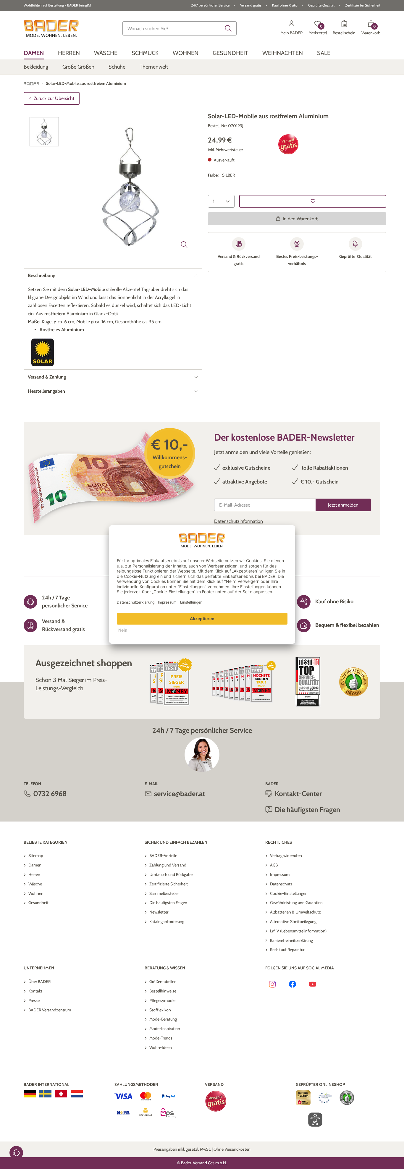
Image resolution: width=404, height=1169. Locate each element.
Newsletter (158, 912)
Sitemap (35, 855)
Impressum (280, 874)
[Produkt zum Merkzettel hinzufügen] (312, 201)
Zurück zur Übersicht (54, 98)
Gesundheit (38, 902)
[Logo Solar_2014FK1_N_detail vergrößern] (42, 352)
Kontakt (35, 991)
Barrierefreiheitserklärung (291, 940)
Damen (34, 865)
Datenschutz (281, 884)
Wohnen (35, 893)
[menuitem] (34, 52)
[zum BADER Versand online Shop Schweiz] (61, 1093)
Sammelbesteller (164, 893)
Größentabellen (163, 981)
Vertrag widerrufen (286, 855)
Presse (34, 1000)
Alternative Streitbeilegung (293, 921)
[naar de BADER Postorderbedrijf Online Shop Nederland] (77, 1093)
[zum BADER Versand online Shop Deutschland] (30, 1093)
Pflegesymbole (162, 1000)
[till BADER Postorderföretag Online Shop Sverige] (45, 1093)
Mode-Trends (160, 1038)
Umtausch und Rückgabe (171, 874)
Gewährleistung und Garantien (296, 902)
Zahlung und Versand (167, 865)
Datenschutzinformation (238, 521)
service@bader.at (179, 793)
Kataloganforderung (166, 921)
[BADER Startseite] (51, 28)
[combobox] (179, 28)
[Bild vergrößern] (184, 244)
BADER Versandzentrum (49, 1010)
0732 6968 (50, 793)
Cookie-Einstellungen (289, 893)
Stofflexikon (160, 1010)
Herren (34, 874)
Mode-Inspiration (164, 1028)
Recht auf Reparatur (287, 949)
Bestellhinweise (162, 991)
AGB (274, 865)
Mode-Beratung (163, 1019)
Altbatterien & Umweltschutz (295, 912)
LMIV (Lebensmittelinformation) (298, 931)
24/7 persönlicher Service (210, 5)
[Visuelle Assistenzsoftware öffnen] (312, 1119)
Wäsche (35, 884)
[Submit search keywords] (228, 28)
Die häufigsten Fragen (168, 902)
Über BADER (39, 981)
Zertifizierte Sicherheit (168, 884)
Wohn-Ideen (160, 1047)
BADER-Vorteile (163, 855)
